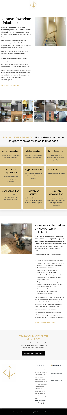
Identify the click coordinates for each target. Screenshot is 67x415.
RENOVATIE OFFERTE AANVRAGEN (33, 353)
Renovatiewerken (56, 373)
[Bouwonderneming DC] (33, 5)
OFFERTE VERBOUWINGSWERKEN (45, 323)
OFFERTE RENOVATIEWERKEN (10, 85)
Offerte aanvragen (57, 380)
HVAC (53, 377)
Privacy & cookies (42, 412)
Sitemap (51, 412)
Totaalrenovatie (56, 370)
